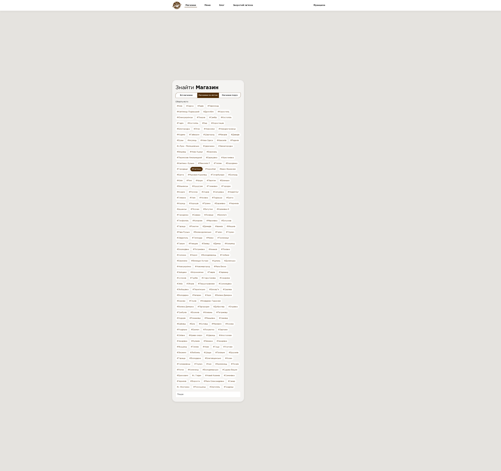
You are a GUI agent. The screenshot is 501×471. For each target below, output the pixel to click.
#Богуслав (226, 220)
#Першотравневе (206, 284)
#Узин (192, 197)
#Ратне (180, 370)
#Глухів (192, 301)
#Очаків (205, 192)
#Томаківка (212, 186)
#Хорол (193, 255)
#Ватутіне (208, 209)
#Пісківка (225, 249)
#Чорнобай (210, 169)
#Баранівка (219, 203)
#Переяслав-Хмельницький (189, 157)
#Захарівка (182, 341)
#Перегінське (198, 289)
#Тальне (181, 243)
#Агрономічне (197, 272)
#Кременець (221, 364)
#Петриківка (199, 249)
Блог (221, 5)
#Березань (212, 152)
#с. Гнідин (196, 375)
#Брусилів (233, 352)
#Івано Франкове (228, 169)
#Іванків (219, 226)
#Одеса (189, 106)
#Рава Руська (183, 232)
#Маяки (209, 238)
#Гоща (216, 347)
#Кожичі (181, 192)
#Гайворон (194, 134)
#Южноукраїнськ (185, 117)
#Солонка (181, 255)
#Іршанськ (182, 209)
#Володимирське (210, 370)
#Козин (228, 358)
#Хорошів (193, 203)
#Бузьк (180, 140)
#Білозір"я (214, 289)
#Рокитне (194, 226)
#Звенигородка (225, 146)
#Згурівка (233, 306)
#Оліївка (181, 335)
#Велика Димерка (223, 295)
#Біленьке (224, 180)
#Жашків (231, 226)
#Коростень (223, 111)
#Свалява (227, 289)
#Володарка (182, 295)
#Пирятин (211, 180)
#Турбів (194, 278)
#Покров (201, 117)
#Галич (218, 232)
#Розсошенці (199, 387)
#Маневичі (216, 324)
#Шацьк (207, 352)
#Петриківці (221, 312)
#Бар (204, 123)
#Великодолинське (202, 232)
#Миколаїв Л (204, 163)
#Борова (181, 301)
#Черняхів (234, 203)
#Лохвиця (208, 215)
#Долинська (229, 261)
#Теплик (218, 163)
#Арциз (199, 180)
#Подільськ (217, 197)
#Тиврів (211, 272)
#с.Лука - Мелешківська (188, 146)
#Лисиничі (181, 352)
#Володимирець (208, 255)
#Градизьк (229, 387)
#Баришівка (211, 157)
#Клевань (207, 312)
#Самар (231, 381)
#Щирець (210, 335)
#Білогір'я (221, 215)
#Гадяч (180, 123)
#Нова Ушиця (196, 152)
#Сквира (196, 215)
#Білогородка (183, 129)
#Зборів (190, 284)
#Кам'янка (196, 169)
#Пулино (206, 203)
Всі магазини (186, 95)
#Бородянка (231, 163)
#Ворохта (195, 381)
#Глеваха (181, 197)
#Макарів (222, 134)
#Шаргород (208, 134)
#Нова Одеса (206, 140)
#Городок (226, 186)
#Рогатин (193, 192)
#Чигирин (196, 295)
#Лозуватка (208, 329)
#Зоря (208, 295)
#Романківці (195, 318)
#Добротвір (219, 306)
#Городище (182, 169)
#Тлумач (230, 232)
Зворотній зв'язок (243, 5)
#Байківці (181, 324)
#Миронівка (211, 220)
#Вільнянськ (182, 186)
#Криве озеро (195, 335)
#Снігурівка (218, 192)
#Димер (217, 243)
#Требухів (182, 312)
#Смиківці (223, 318)
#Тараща (181, 226)
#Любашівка (183, 289)
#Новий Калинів (212, 375)
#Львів (200, 106)
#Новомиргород (202, 266)
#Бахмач (195, 329)
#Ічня (208, 364)
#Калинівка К (223, 209)
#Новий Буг (233, 192)
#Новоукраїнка (184, 266)
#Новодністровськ (227, 129)
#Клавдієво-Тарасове (210, 301)
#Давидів (235, 134)
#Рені (189, 180)
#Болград (232, 175)
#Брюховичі (182, 375)
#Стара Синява (209, 278)
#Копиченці (193, 370)
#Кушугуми (197, 186)
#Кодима (181, 134)
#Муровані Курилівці (197, 175)
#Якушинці (182, 347)
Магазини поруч (230, 95)
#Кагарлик (197, 220)
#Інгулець (191, 140)
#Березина (182, 261)
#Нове (206, 347)
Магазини (191, 5)
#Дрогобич (208, 111)
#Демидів (206, 226)
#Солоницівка (225, 284)
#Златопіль (215, 387)
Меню (208, 5)
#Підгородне (203, 306)
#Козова (229, 324)
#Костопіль (226, 117)
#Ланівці (205, 243)
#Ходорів (181, 318)
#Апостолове (225, 335)
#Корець (181, 203)
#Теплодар (197, 238)
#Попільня (220, 352)
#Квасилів (221, 140)
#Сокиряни (225, 278)
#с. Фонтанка (183, 387)
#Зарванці (223, 272)
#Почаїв (235, 364)
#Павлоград (213, 106)
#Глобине (224, 255)
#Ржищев (193, 243)
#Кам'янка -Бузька (185, 163)
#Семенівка (229, 375)
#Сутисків (181, 278)
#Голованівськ (183, 364)
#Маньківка (209, 318)
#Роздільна (182, 329)
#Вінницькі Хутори (199, 261)
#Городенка (182, 215)
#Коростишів (217, 123)
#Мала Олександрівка (214, 381)
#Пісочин (195, 209)
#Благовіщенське (213, 358)
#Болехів (194, 312)
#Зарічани (223, 329)
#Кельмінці (230, 243)
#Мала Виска (220, 266)
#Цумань (216, 261)
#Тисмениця (223, 238)
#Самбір (213, 117)
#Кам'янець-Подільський (188, 111)
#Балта (180, 175)
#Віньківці (181, 152)
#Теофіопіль (183, 220)
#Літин (197, 129)
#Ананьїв (213, 249)
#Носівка (203, 197)
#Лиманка (208, 341)
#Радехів (234, 140)
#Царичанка (208, 146)
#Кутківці (203, 324)
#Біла (192, 324)
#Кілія (180, 180)
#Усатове (227, 347)
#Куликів (195, 341)
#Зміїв (180, 284)
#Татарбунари (217, 175)
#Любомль (195, 352)
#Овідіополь (182, 238)
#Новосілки (209, 129)
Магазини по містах (208, 95)
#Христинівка (227, 157)
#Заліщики (182, 272)
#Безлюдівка (183, 249)
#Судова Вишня (229, 370)
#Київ (179, 106)
